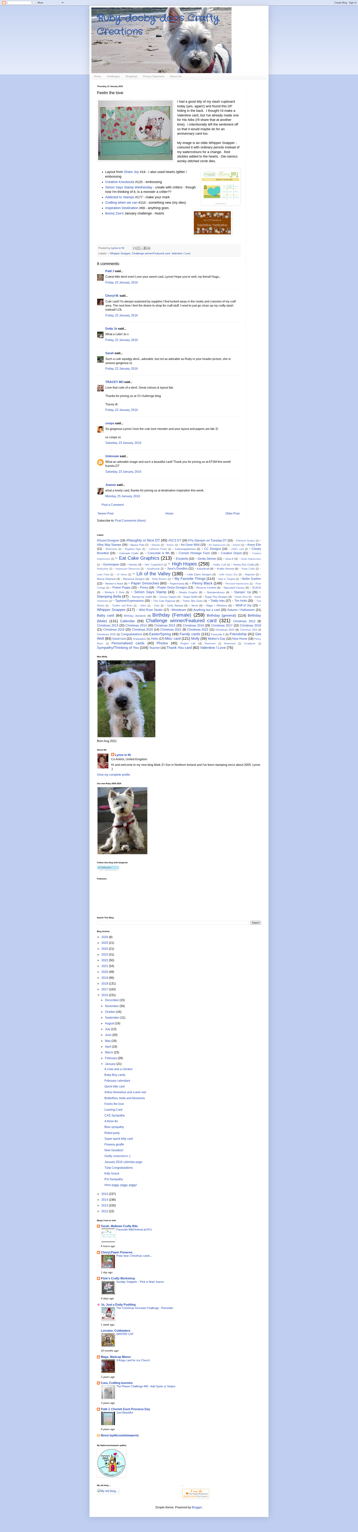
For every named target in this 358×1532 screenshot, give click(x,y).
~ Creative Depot (229, 553)
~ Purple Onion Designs (171, 587)
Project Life (188, 643)
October (110, 1011)
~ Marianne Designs (133, 578)
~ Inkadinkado (152, 568)
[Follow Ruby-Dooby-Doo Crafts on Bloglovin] (108, 869)
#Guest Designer (108, 540)
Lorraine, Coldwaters (115, 1330)
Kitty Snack (111, 1173)
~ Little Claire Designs (198, 574)
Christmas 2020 (142, 629)
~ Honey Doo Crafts (243, 564)
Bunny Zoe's (115, 213)
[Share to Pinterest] (149, 248)
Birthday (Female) (171, 615)
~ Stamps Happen (167, 596)
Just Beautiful (124, 1412)
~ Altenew (154, 545)
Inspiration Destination (121, 208)
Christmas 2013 (107, 625)
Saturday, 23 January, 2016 (123, 442)
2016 (105, 995)
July (108, 1029)
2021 (105, 966)
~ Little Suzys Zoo (227, 574)
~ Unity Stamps (174, 605)
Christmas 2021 (171, 629)
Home (97, 76)
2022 (105, 960)
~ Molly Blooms (158, 579)
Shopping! (131, 76)
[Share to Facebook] (145, 248)
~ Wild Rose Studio (149, 609)
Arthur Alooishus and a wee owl (125, 1092)
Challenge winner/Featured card (151, 253)
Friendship (238, 634)
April (108, 1046)
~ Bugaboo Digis (131, 549)
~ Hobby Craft (218, 564)
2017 (105, 989)
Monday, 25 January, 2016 (122, 496)
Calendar (127, 621)
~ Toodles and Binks (121, 605)
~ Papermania (175, 583)
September (112, 1017)
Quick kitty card (114, 1086)
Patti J (109, 271)
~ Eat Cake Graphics (137, 558)
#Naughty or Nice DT (143, 540)
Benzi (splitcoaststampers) (120, 1435)
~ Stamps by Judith (140, 596)
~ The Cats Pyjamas (163, 600)
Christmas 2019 (114, 629)
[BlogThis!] (138, 248)
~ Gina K (228, 558)
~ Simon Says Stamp (148, 592)
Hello (154, 638)
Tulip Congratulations (118, 1167)
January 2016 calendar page (123, 1162)
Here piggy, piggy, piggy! (120, 1185)
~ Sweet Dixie (240, 596)
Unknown (112, 456)
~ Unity (155, 605)
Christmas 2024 (248, 629)
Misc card (173, 638)
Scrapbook (249, 643)
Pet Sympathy (113, 1179)
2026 (105, 937)
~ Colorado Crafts (128, 553)
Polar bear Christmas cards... (134, 1255)
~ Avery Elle (253, 544)
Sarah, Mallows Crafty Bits (119, 1226)
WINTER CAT (125, 1334)
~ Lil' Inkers (120, 574)
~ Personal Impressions (236, 583)
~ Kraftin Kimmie (224, 568)
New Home (239, 638)
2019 (105, 977)
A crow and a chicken (118, 1069)
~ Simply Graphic (186, 592)
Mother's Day (216, 638)
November (112, 1006)
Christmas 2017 (222, 625)
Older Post (232, 513)
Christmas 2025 (106, 634)
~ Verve (193, 605)
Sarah (109, 353)
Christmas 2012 (244, 621)
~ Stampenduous (214, 592)
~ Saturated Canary (233, 587)
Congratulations (131, 634)
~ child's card (236, 549)
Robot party (112, 1132)
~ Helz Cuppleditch (152, 564)
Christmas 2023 (225, 629)
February (111, 1058)
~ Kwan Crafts (247, 568)
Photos (162, 643)
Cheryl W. (112, 295)
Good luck (119, 638)
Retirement (230, 643)
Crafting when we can (121, 202)
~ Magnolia (249, 574)
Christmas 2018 (250, 625)
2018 (105, 983)
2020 (105, 971)
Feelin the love (114, 1103)
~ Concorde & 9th (157, 553)
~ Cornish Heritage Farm (193, 553)
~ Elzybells (180, 558)
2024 (105, 948)
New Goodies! (113, 1150)
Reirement (210, 643)
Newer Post (105, 513)
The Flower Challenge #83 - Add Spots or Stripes (145, 1386)
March (109, 1052)
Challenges (113, 76)
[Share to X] (142, 248)
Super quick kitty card (118, 1138)
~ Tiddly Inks (216, 600)
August (110, 1023)
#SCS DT (174, 540)
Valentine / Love (181, 253)
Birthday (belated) (135, 615)
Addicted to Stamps (119, 197)
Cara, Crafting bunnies (117, 1382)
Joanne (110, 484)
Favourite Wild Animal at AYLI (134, 1229)
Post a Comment (113, 504)
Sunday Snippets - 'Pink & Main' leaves (140, 1281)
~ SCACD (255, 587)
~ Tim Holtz (239, 600)
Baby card (105, 615)
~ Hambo (131, 564)
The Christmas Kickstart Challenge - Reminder (144, 1308)
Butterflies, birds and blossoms (124, 1098)
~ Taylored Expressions (128, 600)
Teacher (154, 647)
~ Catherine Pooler (156, 549)
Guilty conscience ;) (117, 1156)
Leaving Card (113, 1109)
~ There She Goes (191, 600)
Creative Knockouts (119, 182)
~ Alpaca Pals (136, 544)
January (110, 1063)
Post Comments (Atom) (130, 520)
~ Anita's (169, 545)
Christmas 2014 (136, 625)
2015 (105, 1194)
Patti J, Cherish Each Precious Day (125, 1409)
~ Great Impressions (250, 558)
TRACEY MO (114, 382)
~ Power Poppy (120, 587)
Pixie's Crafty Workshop (118, 1278)
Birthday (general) (221, 615)
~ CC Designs (211, 548)
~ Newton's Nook (113, 583)
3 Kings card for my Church (133, 1360)
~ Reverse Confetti (205, 587)
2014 (105, 1199)
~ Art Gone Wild (189, 544)
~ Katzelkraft (201, 568)
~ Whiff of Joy (242, 605)
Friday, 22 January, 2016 (121, 282)
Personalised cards (128, 643)
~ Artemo (235, 545)
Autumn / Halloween (241, 609)
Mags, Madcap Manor (116, 1356)
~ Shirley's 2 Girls (113, 592)
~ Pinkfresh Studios (244, 540)
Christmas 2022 (197, 629)
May (108, 1040)
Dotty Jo (111, 328)
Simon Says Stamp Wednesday (129, 187)
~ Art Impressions (216, 545)
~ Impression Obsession (126, 568)
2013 (105, 1205)
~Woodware (178, 609)
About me (175, 76)
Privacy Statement (153, 76)
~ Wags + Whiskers (215, 605)
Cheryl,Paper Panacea (116, 1252)
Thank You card (179, 648)
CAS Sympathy (114, 1115)
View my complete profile (113, 774)
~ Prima (142, 587)
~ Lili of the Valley (151, 573)
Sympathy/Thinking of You (118, 648)
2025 (105, 942)
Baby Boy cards (114, 1074)
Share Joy (131, 172)
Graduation (139, 638)
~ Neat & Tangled (225, 579)
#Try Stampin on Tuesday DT (207, 540)
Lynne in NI (123, 755)
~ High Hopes (182, 563)
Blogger (197, 1507)
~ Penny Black (201, 583)
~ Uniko (142, 605)
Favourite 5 (217, 634)
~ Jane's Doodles (176, 568)
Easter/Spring (160, 634)
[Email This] (134, 248)
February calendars (117, 1080)
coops (109, 423)
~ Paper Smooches (143, 583)
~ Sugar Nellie (189, 596)
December (112, 1000)
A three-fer (111, 1121)
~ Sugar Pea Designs (215, 596)
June (108, 1034)
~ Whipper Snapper (119, 253)
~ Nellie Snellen (250, 578)
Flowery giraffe (114, 1144)
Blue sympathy (114, 1127)
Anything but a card (206, 609)
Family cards (190, 634)
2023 (105, 954)
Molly (195, 638)
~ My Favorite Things (189, 579)
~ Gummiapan (110, 564)
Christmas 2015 (164, 625)
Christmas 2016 (193, 625)
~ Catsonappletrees (184, 548)
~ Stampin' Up (241, 592)
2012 (105, 1211)
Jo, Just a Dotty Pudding (118, 1304)
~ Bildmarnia (110, 549)
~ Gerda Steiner (205, 558)
